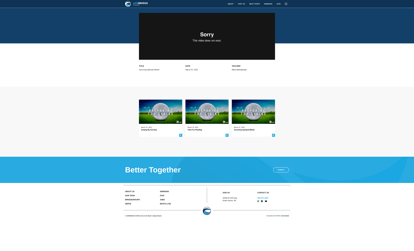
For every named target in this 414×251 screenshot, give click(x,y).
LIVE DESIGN (285, 216)
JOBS (162, 200)
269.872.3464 (262, 198)
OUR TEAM (130, 196)
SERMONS (268, 4)
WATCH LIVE (165, 204)
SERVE (128, 204)
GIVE (279, 4)
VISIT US (241, 4)
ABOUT (231, 4)
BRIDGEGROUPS (132, 200)
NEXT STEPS (254, 4)
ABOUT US (129, 191)
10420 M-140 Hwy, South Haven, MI (230, 199)
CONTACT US (263, 193)
